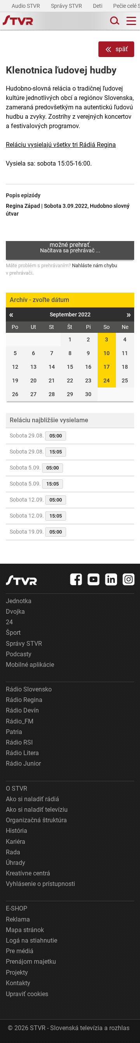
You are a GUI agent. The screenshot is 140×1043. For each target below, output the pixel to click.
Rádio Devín (22, 710)
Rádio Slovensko (29, 689)
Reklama (18, 919)
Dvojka (15, 611)
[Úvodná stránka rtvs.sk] (18, 21)
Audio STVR (26, 6)
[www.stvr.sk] (21, 580)
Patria (14, 732)
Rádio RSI (19, 742)
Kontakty (18, 983)
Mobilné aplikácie (30, 664)
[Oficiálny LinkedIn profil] (111, 579)
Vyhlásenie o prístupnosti (40, 884)
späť (122, 49)
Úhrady (15, 862)
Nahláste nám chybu (94, 265)
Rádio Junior (23, 763)
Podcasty (19, 654)
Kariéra (15, 841)
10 (106, 353)
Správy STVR (67, 6)
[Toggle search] (113, 21)
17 (106, 367)
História (16, 830)
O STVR (16, 788)
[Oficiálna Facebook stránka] (76, 579)
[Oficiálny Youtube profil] (94, 579)
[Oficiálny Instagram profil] (128, 579)
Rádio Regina (24, 700)
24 (106, 380)
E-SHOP (16, 908)
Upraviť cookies (27, 994)
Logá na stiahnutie (31, 940)
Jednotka (19, 601)
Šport (13, 632)
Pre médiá (19, 951)
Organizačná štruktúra (36, 820)
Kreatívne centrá (28, 873)
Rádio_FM (19, 721)
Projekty (17, 972)
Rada (13, 852)
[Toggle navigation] (131, 21)
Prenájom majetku (31, 961)
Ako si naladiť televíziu (37, 809)
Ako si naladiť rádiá (32, 799)
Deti (98, 6)
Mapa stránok (25, 930)
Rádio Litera (22, 753)
